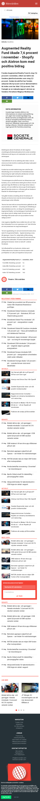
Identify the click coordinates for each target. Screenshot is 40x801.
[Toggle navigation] (36, 3)
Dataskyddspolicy (19, 737)
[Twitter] (17, 97)
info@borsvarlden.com (19, 758)
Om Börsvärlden (19, 726)
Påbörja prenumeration (19, 741)
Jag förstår (6, 797)
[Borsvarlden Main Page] (10, 3)
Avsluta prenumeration (19, 743)
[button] (16, 710)
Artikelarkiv (19, 728)
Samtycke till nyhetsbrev (13, 587)
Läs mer (16, 797)
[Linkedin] (28, 97)
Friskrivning (19, 736)
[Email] (7, 101)
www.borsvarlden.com (19, 759)
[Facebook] (7, 97)
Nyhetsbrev (19, 724)
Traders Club (19, 722)
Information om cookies (19, 739)
